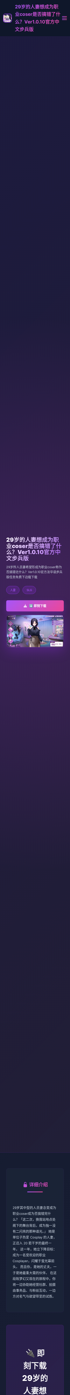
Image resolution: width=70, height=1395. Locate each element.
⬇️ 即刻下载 (37, 606)
